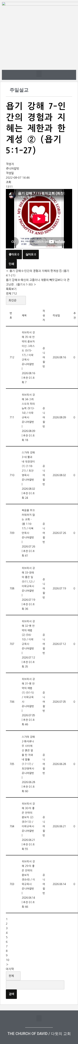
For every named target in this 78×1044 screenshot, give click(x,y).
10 (7, 959)
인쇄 (11, 263)
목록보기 (11, 289)
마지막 (10, 969)
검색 (11, 994)
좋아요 (14, 254)
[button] (39, 74)
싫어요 (31, 254)
